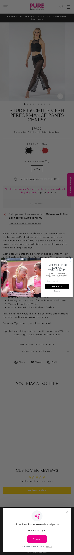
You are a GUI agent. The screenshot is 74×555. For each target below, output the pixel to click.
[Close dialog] (70, 259)
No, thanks (57, 291)
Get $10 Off (57, 286)
